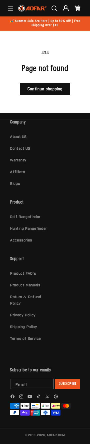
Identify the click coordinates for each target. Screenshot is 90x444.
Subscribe (67, 383)
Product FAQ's (23, 273)
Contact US (20, 148)
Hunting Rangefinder (28, 228)
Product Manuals (25, 285)
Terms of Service (25, 338)
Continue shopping (45, 88)
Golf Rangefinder (25, 216)
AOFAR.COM (56, 435)
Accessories (21, 240)
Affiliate (17, 171)
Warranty (18, 160)
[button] (10, 8)
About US (18, 136)
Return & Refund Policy (25, 299)
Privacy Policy (23, 315)
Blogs (15, 183)
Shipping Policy (23, 326)
